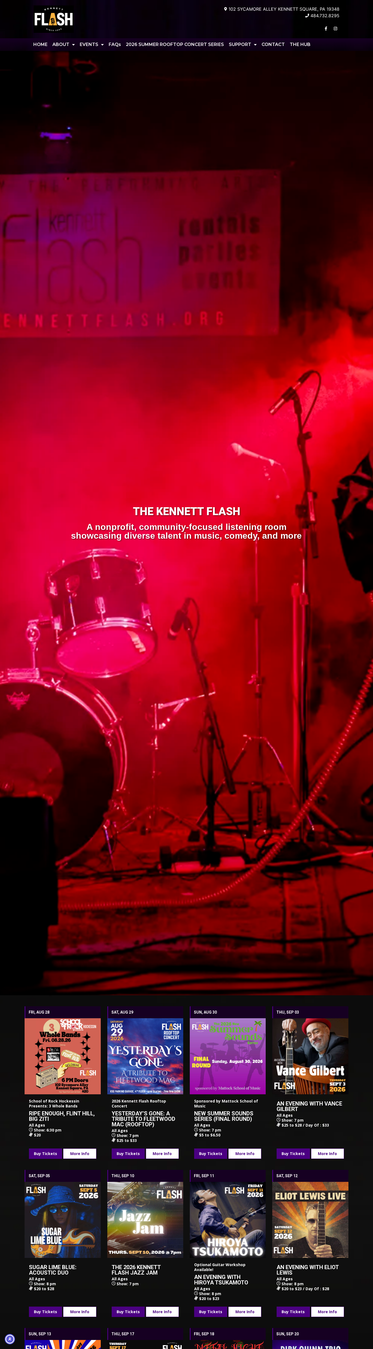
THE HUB (300, 44)
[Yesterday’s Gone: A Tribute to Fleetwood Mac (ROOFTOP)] (145, 1056)
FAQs (115, 44)
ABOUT (60, 44)
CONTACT (273, 44)
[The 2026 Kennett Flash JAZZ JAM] (145, 1220)
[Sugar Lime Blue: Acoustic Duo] (62, 1220)
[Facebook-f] (326, 28)
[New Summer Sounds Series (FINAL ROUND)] (228, 1056)
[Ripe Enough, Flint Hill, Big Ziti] (62, 1056)
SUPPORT (240, 44)
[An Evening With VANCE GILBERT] (310, 1056)
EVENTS (89, 44)
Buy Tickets (45, 1153)
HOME (40, 44)
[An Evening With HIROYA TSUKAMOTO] (228, 1220)
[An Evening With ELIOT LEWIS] (310, 1220)
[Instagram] (335, 28)
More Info (79, 1153)
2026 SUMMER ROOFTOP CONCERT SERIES (175, 44)
